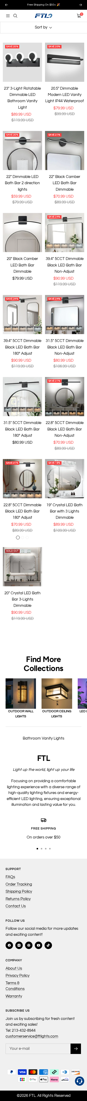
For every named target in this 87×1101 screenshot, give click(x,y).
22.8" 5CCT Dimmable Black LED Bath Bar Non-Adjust (65, 429)
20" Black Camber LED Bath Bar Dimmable (22, 265)
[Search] (15, 15)
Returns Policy (18, 899)
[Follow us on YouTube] (38, 945)
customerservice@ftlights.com (32, 1036)
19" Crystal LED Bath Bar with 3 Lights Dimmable (64, 511)
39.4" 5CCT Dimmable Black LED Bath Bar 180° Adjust (22, 347)
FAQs (10, 877)
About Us (14, 968)
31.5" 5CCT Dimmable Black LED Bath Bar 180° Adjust (22, 429)
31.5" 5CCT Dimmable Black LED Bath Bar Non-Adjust (65, 347)
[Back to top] (79, 1071)
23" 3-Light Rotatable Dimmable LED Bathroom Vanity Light (22, 98)
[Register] (76, 1049)
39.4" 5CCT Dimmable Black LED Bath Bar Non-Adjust (65, 265)
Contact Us (16, 906)
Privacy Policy (17, 976)
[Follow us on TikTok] (48, 945)
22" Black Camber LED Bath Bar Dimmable (64, 183)
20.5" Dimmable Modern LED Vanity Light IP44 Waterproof (64, 94)
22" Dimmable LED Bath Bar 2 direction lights (22, 183)
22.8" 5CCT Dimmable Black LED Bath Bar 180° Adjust (22, 511)
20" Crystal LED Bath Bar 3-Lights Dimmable (22, 599)
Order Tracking (19, 884)
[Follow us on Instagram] (19, 945)
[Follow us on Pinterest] (28, 945)
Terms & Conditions (15, 986)
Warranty (14, 996)
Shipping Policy (19, 891)
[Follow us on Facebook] (9, 945)
